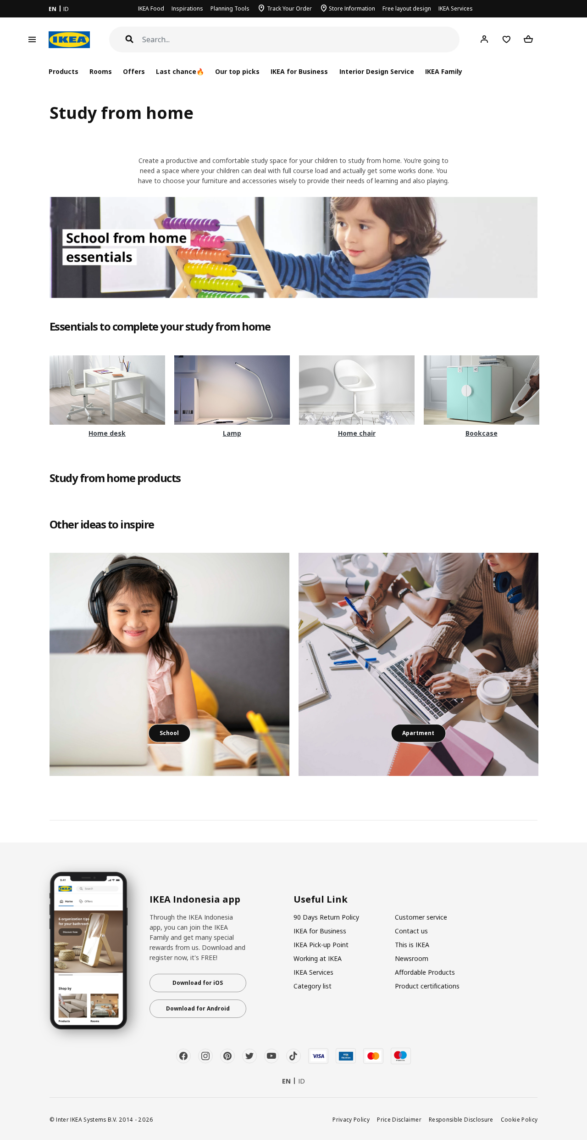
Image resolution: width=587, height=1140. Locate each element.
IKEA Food (151, 8)
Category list (313, 986)
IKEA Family (443, 71)
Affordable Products (425, 972)
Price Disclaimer (399, 1119)
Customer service (421, 917)
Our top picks (237, 71)
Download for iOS (197, 983)
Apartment (418, 733)
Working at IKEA (318, 958)
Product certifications (427, 986)
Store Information (352, 8)
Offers (134, 71)
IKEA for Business (299, 71)
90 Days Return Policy (326, 917)
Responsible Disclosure (461, 1119)
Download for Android (198, 1008)
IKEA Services (455, 8)
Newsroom (411, 958)
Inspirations (187, 8)
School (169, 733)
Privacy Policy (351, 1119)
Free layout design (406, 8)
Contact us (411, 931)
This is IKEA (412, 944)
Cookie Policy (519, 1119)
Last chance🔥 (180, 71)
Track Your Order (289, 8)
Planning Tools (229, 8)
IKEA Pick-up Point (321, 944)
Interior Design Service (376, 71)
